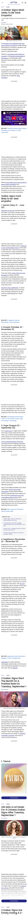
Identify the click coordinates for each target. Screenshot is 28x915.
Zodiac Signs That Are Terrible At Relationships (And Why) (12, 519)
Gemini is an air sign (7, 210)
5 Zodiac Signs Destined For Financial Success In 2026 (13, 533)
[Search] (22, 2)
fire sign (22, 584)
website (14, 668)
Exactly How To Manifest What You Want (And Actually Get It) (14, 529)
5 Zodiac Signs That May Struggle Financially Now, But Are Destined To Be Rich (14, 524)
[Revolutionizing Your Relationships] (14, 2)
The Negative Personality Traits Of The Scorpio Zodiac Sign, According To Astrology (12, 419)
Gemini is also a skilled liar (9, 288)
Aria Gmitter (4, 818)
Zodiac (8, 7)
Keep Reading (14, 798)
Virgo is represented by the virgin (12, 442)
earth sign (8, 431)
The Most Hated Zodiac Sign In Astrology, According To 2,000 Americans (14, 130)
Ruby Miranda (4, 689)
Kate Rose (3, 22)
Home (2, 7)
